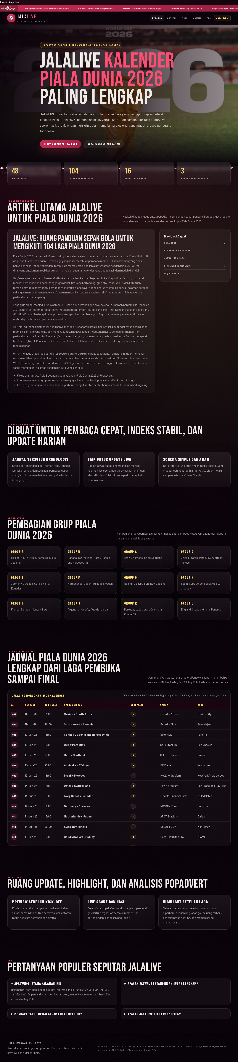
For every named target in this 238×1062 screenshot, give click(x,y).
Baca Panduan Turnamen (104, 144)
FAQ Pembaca (195, 273)
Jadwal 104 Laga (195, 258)
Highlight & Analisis (195, 265)
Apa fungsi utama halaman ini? (38, 983)
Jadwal (197, 18)
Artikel (172, 18)
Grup (185, 18)
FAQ (209, 18)
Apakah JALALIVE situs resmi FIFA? (154, 1014)
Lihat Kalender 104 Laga (60, 144)
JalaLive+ (222, 18)
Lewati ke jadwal (10, 2)
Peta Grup (195, 242)
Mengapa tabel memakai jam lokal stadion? (48, 1014)
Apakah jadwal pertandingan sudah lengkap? (163, 983)
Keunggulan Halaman (195, 250)
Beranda (157, 18)
